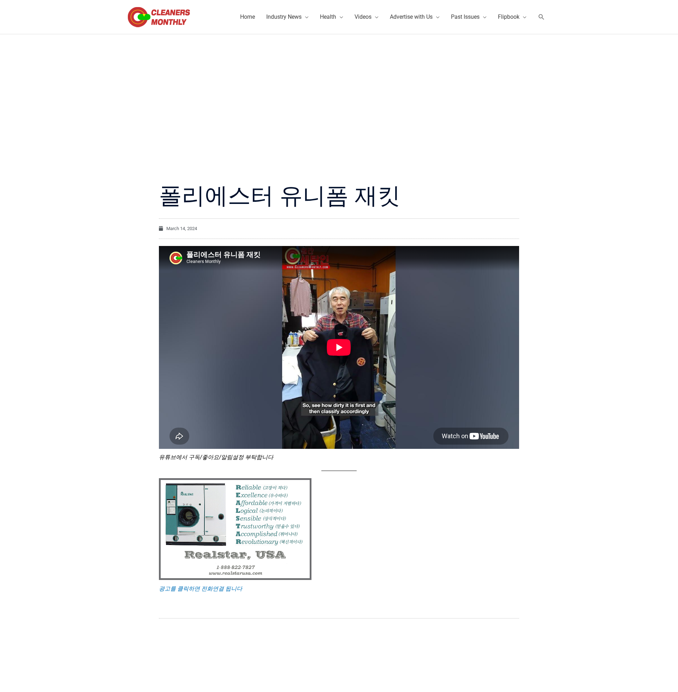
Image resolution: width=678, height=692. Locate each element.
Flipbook (508, 16)
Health (328, 16)
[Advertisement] (339, 87)
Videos (363, 16)
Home (247, 16)
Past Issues (465, 16)
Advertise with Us (411, 16)
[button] (541, 17)
